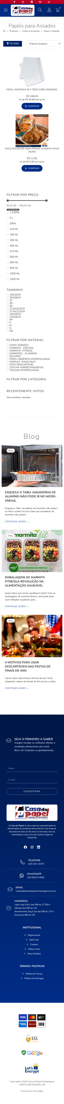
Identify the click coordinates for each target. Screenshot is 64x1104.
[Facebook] (25, 847)
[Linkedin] (38, 847)
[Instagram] (32, 847)
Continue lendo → (17, 522)
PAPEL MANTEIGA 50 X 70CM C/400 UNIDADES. (32, 89)
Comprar (33, 106)
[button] (6, 10)
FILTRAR (13, 210)
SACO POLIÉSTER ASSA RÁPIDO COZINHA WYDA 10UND (32, 150)
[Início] (4, 31)
